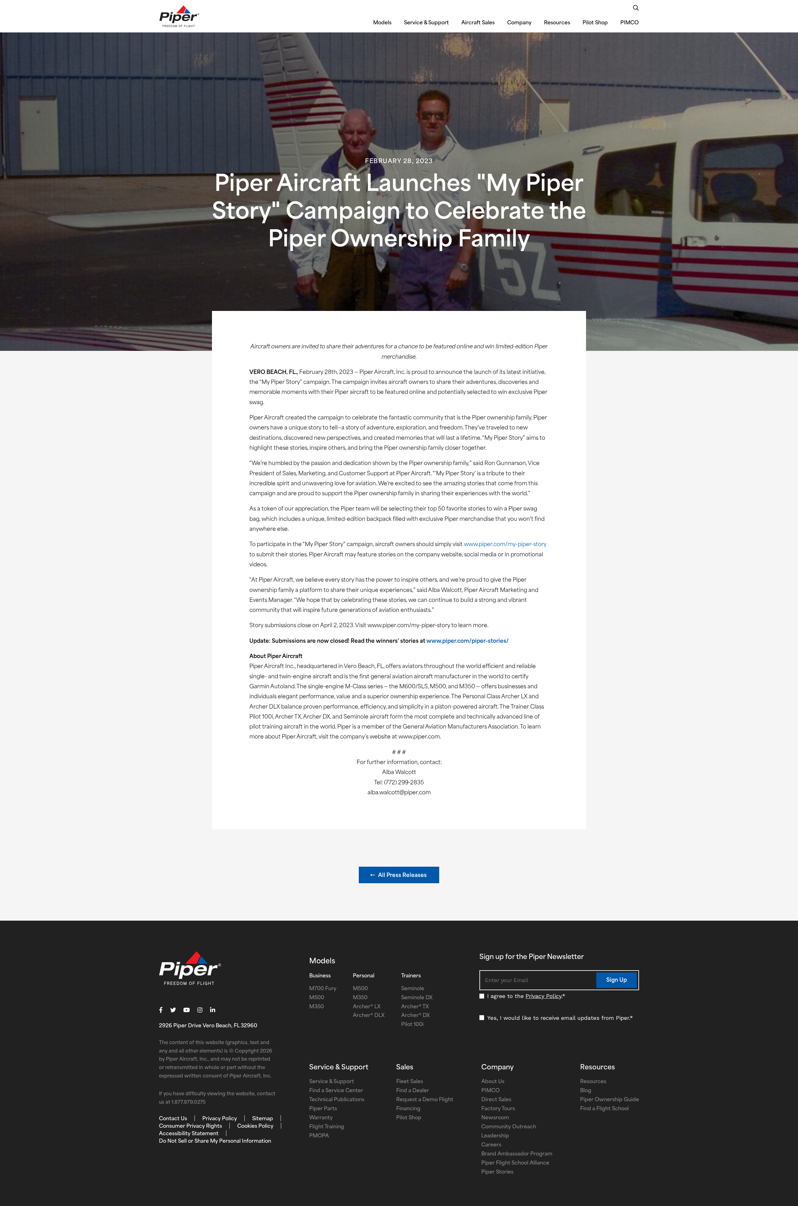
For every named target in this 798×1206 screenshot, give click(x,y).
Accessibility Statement (189, 1133)
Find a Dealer (412, 1090)
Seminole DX (417, 997)
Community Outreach (508, 1127)
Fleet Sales (409, 1081)
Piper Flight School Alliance (515, 1163)
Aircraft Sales (478, 23)
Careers (491, 1145)
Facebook (161, 1010)
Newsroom (495, 1118)
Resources (557, 23)
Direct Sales (496, 1099)
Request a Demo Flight (424, 1099)
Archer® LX (367, 1007)
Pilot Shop (595, 23)
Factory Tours (498, 1109)
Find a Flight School (604, 1109)
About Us (492, 1081)
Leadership (495, 1136)
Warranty (321, 1118)
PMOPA (319, 1136)
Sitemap (262, 1118)
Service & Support (426, 23)
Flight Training (326, 1127)
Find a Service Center (336, 1090)
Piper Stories (497, 1172)
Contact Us (173, 1118)
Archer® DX (415, 1015)
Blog (585, 1090)
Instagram (199, 1010)
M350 (316, 1007)
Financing (408, 1109)
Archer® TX (415, 1007)
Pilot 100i (412, 1024)
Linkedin (212, 1010)
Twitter (173, 1010)
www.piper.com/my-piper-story (505, 544)
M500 (316, 997)
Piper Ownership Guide (609, 1099)
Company (519, 23)
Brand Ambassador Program (516, 1154)
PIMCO (629, 23)
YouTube (186, 1010)
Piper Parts (323, 1109)
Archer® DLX (369, 1015)
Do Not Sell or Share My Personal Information (215, 1141)
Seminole (412, 988)
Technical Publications (336, 1099)
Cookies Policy (255, 1126)
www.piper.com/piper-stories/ (467, 641)
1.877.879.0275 (188, 1102)
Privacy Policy (543, 996)
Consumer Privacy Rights (190, 1126)
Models (382, 23)
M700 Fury (322, 988)
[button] (399, 875)
